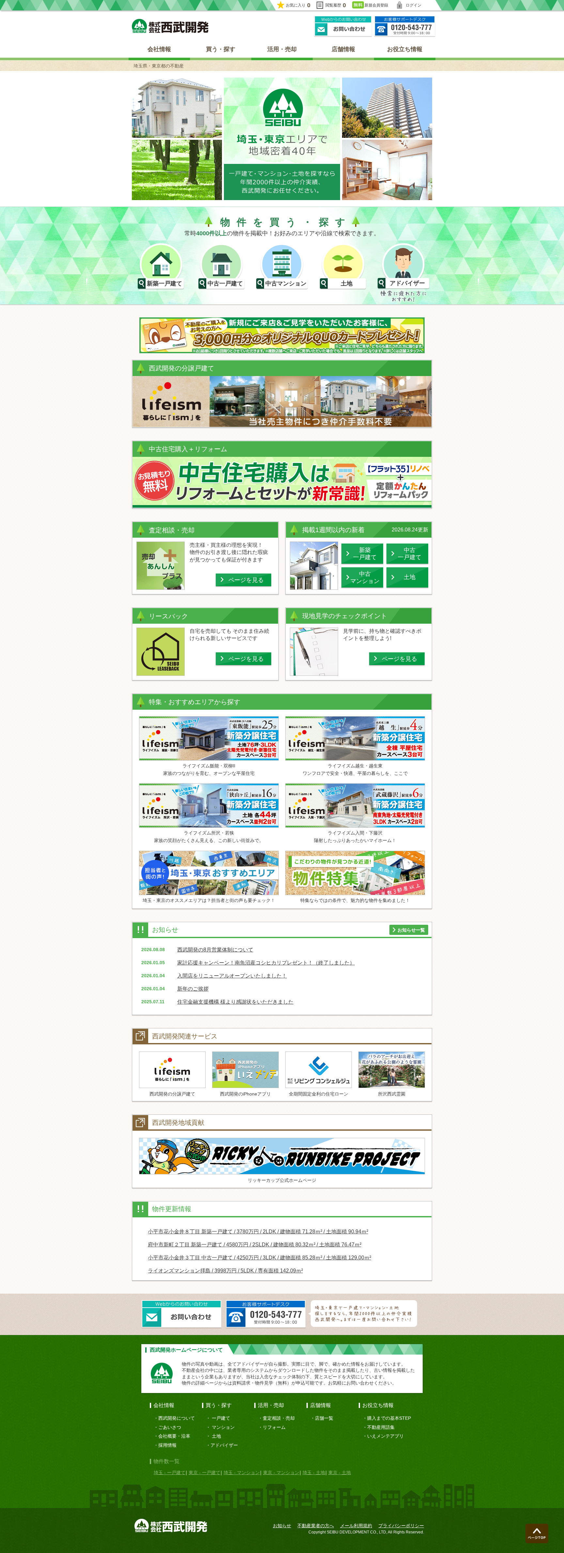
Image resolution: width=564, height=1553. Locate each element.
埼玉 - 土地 (314, 1472)
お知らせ (282, 1525)
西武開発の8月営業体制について (215, 949)
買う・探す (220, 49)
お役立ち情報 (404, 49)
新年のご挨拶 (193, 989)
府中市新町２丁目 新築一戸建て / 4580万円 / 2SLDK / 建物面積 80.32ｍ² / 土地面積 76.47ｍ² (254, 1244)
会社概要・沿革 (174, 1436)
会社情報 (159, 49)
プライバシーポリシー (401, 1525)
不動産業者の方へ (315, 1525)
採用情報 (167, 1445)
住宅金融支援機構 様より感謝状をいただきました (235, 1002)
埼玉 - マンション (242, 1472)
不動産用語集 (381, 1427)
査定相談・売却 (279, 1418)
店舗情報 (343, 49)
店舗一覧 (324, 1418)
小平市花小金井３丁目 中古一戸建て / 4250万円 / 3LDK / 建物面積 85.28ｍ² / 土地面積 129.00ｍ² (259, 1257)
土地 (216, 1436)
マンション (223, 1427)
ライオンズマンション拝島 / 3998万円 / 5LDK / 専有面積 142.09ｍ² (225, 1270)
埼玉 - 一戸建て (169, 1472)
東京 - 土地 (339, 1472)
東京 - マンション (281, 1472)
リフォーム (274, 1427)
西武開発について (176, 1418)
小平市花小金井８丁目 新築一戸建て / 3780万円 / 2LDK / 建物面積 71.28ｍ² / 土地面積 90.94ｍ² (258, 1231)
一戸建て (221, 1418)
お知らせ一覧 (411, 930)
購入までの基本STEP (389, 1418)
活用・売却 (282, 49)
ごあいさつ (169, 1427)
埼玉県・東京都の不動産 (158, 65)
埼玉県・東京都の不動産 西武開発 (170, 26)
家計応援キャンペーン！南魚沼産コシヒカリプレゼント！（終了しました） (266, 962)
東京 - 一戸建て (204, 1472)
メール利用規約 (356, 1525)
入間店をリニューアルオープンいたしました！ (232, 976)
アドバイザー (224, 1445)
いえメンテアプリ (385, 1436)
